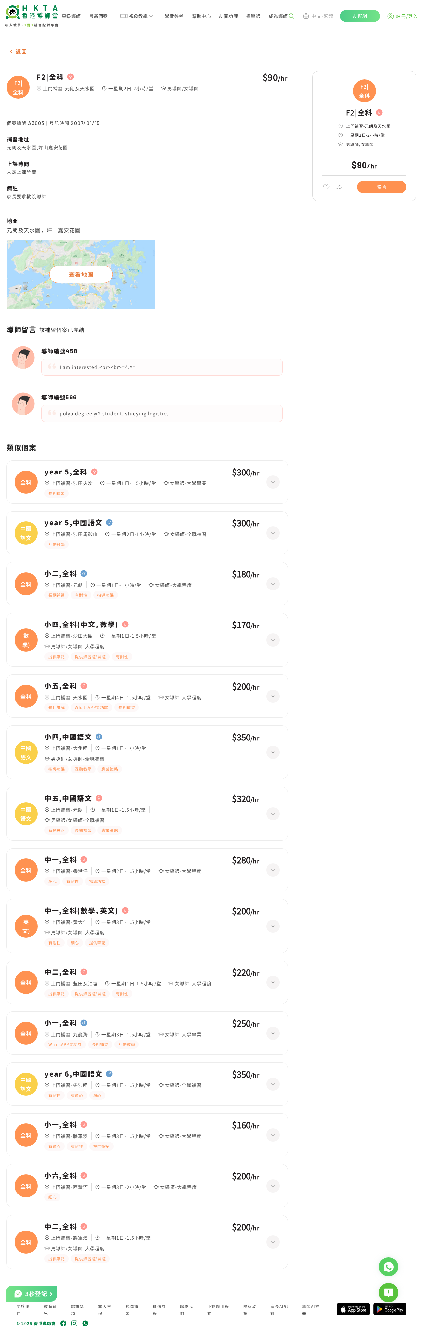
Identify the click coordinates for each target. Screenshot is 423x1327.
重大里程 (104, 1309)
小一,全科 (60, 1023)
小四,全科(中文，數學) (81, 624)
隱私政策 (249, 1309)
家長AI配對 (279, 1309)
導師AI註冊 (311, 1309)
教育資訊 (50, 1309)
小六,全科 (60, 1175)
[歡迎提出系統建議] (388, 1292)
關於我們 (23, 1309)
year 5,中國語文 (73, 522)
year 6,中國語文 (73, 1074)
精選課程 (159, 1309)
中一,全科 (60, 859)
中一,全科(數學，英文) (81, 910)
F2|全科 (50, 77)
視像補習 (132, 1309)
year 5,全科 (66, 471)
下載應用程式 (218, 1309)
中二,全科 (60, 972)
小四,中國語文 (68, 736)
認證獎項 (77, 1309)
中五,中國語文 (68, 798)
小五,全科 (60, 686)
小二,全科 (60, 573)
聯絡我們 (186, 1309)
